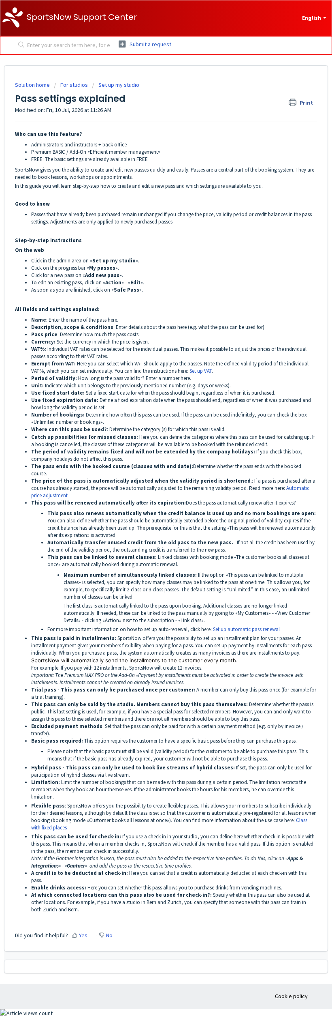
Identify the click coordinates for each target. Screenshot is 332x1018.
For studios (74, 84)
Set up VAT (200, 370)
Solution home (33, 84)
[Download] (151, 515)
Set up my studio (118, 84)
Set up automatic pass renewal (246, 629)
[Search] (19, 45)
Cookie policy (291, 996)
